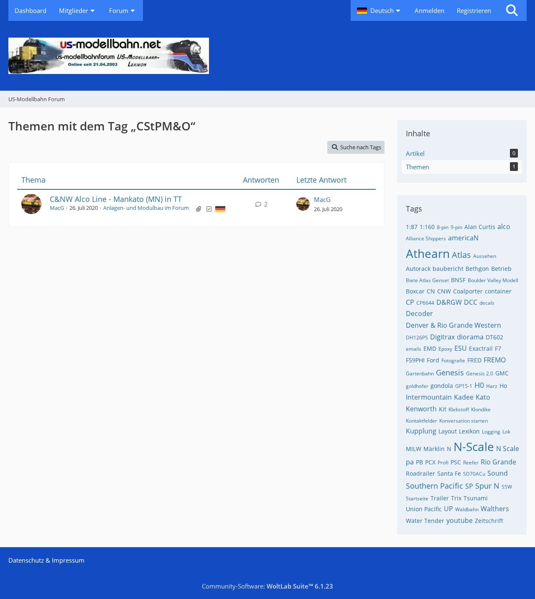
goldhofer (417, 386)
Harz (491, 386)
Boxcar (415, 291)
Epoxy (445, 348)
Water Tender (425, 521)
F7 (498, 348)
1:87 (412, 227)
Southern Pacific (434, 486)
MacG (57, 208)
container (498, 291)
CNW (444, 291)
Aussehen (484, 256)
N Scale (507, 448)
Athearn (428, 253)
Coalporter (468, 291)
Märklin (434, 449)
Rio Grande (498, 461)
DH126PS (417, 337)
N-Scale (473, 446)
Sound (497, 473)
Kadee (464, 397)
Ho (503, 386)
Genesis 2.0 (479, 373)
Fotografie (453, 360)
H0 (479, 385)
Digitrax (442, 337)
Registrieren (474, 10)
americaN (463, 237)
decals (486, 302)
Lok (506, 431)
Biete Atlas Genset (427, 280)
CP (410, 302)
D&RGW (449, 302)
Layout (447, 431)
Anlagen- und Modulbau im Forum (146, 208)
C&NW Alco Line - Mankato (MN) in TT (116, 199)
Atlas (461, 254)
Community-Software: (267, 586)
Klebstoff (458, 409)
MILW (413, 449)
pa (410, 461)
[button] (379, 10)
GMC (502, 373)
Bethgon (477, 269)
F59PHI (415, 360)
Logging (491, 431)
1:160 (427, 227)
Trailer (440, 498)
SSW (507, 486)
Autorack (418, 269)
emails (413, 348)
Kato (483, 397)
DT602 (494, 337)
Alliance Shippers (426, 238)
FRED (474, 360)
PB (419, 462)
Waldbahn (467, 509)
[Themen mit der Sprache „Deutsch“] (220, 208)
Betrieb (501, 269)
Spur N (487, 486)
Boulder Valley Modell (493, 280)
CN (431, 291)
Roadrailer (420, 473)
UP (448, 508)
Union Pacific (424, 509)
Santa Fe (449, 473)
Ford (433, 360)
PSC (456, 462)
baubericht (448, 269)
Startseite (417, 498)
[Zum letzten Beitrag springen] (303, 204)
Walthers (495, 508)
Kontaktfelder (421, 420)
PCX (430, 462)
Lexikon (469, 431)
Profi (443, 462)
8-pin (442, 227)
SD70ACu (474, 473)
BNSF (458, 280)
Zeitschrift (489, 521)
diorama (470, 337)
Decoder (419, 313)
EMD (429, 348)
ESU (460, 348)
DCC (470, 302)
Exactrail (481, 348)
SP (469, 486)
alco (503, 226)
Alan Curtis (479, 227)
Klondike (481, 409)
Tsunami (476, 498)
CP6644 (425, 302)
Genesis (450, 372)
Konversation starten (463, 420)
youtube (459, 520)
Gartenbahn (420, 373)
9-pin (456, 227)
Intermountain (429, 397)
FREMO (495, 359)
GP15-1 (463, 386)
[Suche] (512, 10)
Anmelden (429, 10)
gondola (442, 386)
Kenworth (421, 408)
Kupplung (421, 431)
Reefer (471, 462)
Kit (442, 409)
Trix (456, 498)
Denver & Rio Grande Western (453, 325)
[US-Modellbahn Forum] (267, 55)
